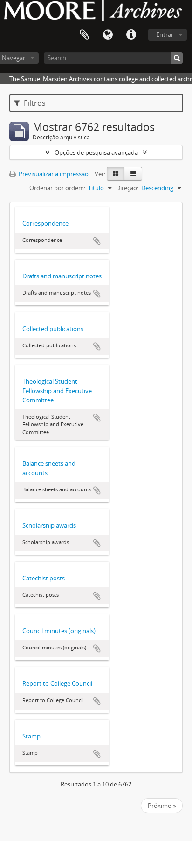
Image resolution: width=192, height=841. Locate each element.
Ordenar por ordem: (57, 188)
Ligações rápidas (131, 35)
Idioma (107, 35)
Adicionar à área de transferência (97, 241)
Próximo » (162, 805)
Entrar (164, 34)
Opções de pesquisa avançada (96, 152)
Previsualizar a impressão (53, 174)
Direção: (127, 188)
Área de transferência (84, 35)
